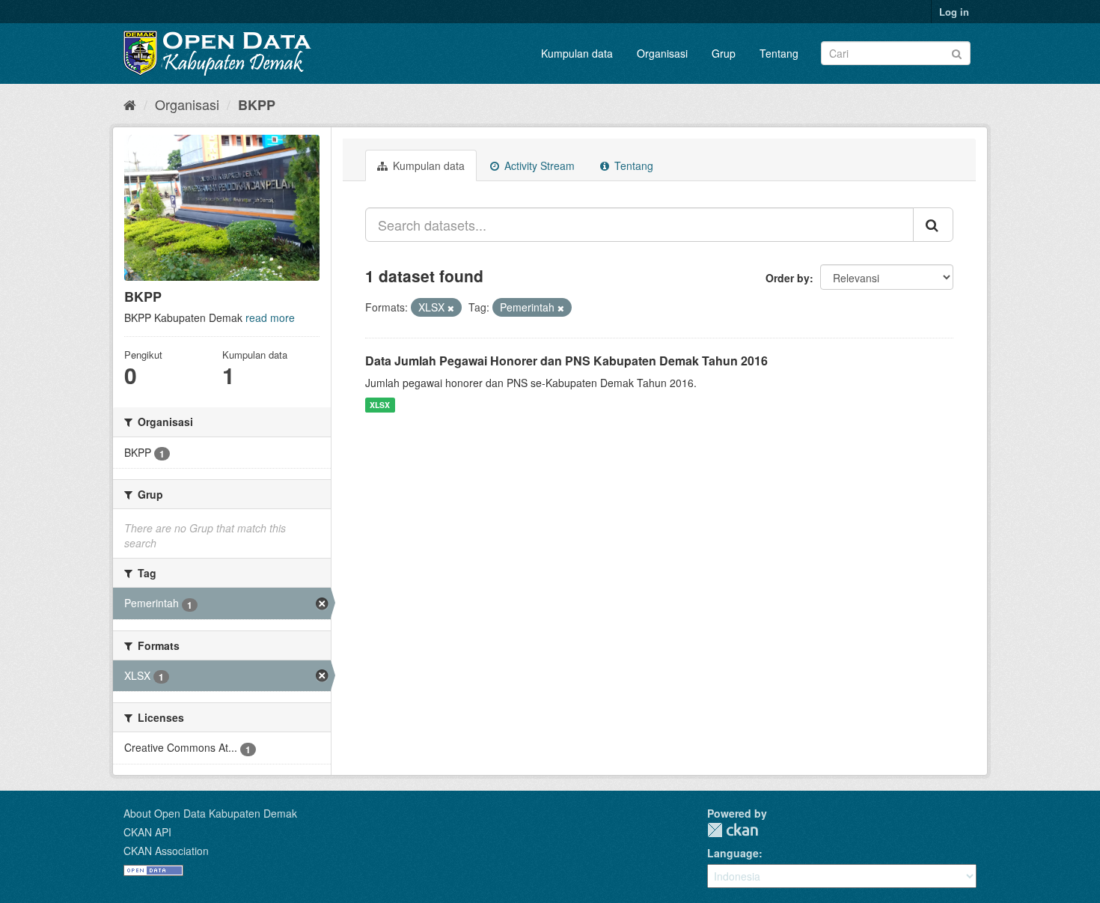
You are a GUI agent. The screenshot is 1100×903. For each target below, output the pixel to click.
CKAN (732, 830)
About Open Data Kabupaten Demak (210, 813)
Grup (724, 53)
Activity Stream (538, 165)
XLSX (380, 404)
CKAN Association (166, 850)
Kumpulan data (577, 53)
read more (270, 317)
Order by (788, 277)
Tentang (779, 53)
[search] (933, 224)
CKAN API (147, 831)
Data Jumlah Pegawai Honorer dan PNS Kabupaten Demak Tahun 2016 (566, 360)
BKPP (256, 105)
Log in (954, 11)
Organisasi (662, 53)
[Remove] (450, 308)
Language (733, 852)
